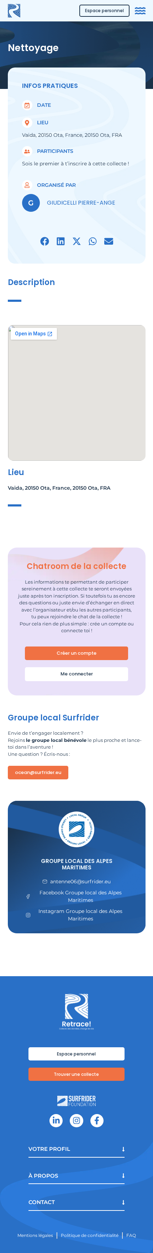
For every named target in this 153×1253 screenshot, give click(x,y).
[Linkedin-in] (56, 1120)
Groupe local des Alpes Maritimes (76, 864)
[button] (45, 241)
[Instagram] (76, 1120)
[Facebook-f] (97, 1120)
